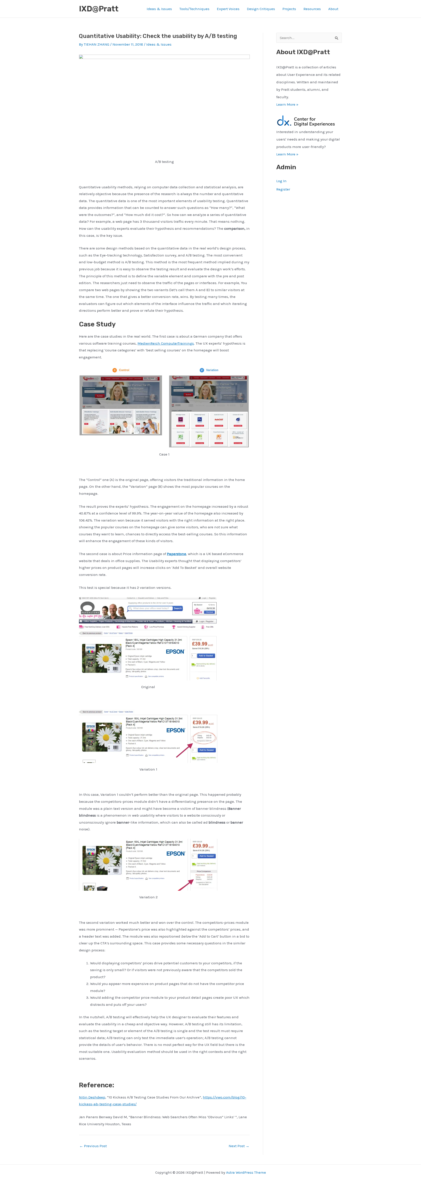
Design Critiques (261, 9)
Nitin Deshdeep (92, 1097)
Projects (289, 9)
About (333, 9)
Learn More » (287, 104)
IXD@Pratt (98, 8)
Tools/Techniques (194, 9)
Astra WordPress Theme (246, 1172)
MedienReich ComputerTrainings (165, 343)
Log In (281, 181)
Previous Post (93, 1146)
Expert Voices (228, 9)
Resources (312, 9)
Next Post (239, 1146)
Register (283, 189)
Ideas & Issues (159, 9)
